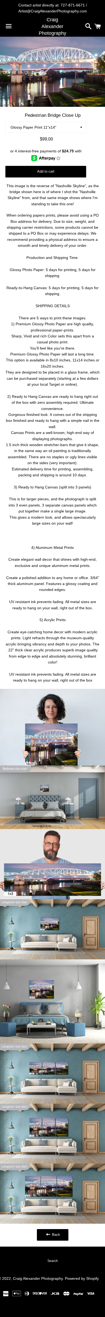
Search (52, 1261)
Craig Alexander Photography (52, 26)
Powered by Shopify (82, 1278)
